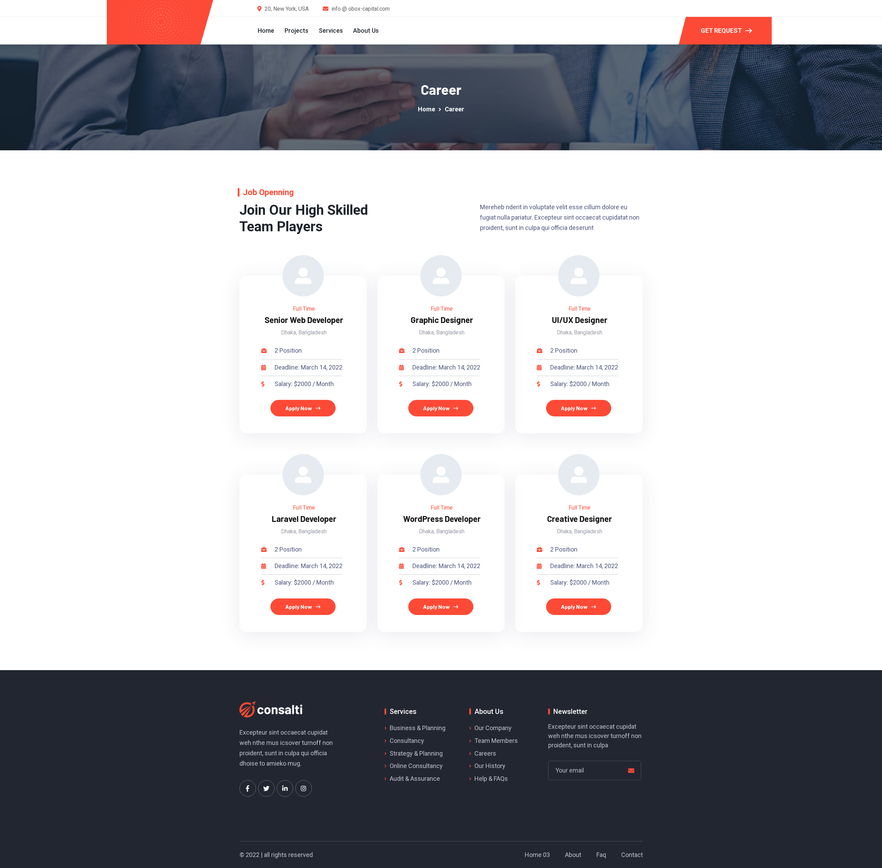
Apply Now (298, 408)
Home (266, 30)
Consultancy (407, 740)
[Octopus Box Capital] (161, 21)
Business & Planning (417, 727)
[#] (247, 788)
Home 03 (537, 854)
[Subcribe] (631, 770)
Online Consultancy (416, 765)
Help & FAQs (491, 778)
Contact (632, 854)
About (573, 854)
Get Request (721, 30)
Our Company (493, 727)
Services (331, 30)
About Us (366, 30)
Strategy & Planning (416, 753)
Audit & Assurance (415, 778)
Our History (489, 765)
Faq (601, 854)
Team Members (496, 740)
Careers (485, 753)
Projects (296, 30)
